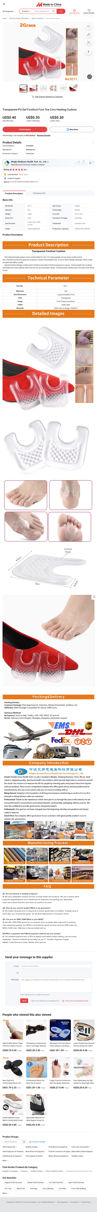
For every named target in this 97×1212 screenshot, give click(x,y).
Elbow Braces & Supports (58, 1156)
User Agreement (62, 1202)
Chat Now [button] (73, 129)
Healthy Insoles (32, 1147)
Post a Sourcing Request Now (75, 1001)
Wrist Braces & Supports (35, 1151)
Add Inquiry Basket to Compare (49, 96)
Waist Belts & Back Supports (82, 1151)
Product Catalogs (38, 1141)
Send (24, 1000)
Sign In (6, 181)
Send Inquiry (25, 129)
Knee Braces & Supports (57, 1147)
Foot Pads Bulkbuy (78, 1188)
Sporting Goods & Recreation (19, 18)
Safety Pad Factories (35, 1182)
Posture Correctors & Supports (59, 1151)
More (5, 1193)
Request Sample (43, 135)
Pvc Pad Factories (56, 1182)
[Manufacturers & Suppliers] (48, 4)
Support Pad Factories (13, 1182)
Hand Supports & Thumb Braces (15, 1151)
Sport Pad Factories (76, 1182)
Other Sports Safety (52, 18)
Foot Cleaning (48, 1188)
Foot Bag (33, 1188)
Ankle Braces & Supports (12, 1156)
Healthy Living (77, 1156)
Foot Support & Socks (34, 1156)
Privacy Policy (86, 1202)
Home (5, 18)
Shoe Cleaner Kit (9, 1147)
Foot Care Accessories (80, 1147)
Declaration (75, 1202)
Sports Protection (38, 18)
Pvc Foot (8, 1188)
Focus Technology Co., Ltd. (32, 1202)
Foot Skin (62, 1188)
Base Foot (21, 1188)
